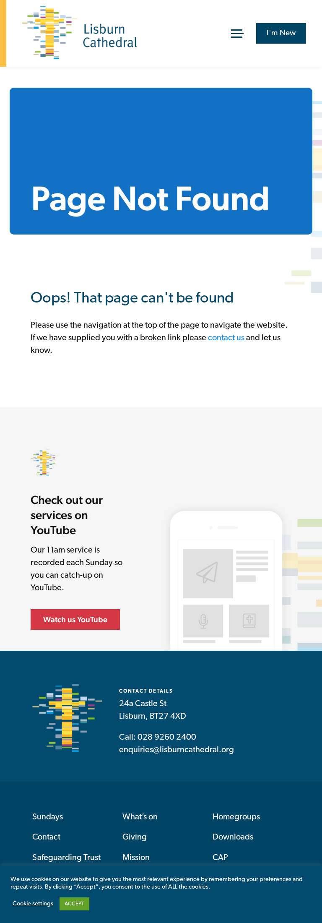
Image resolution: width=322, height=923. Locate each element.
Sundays (47, 817)
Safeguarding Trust (66, 858)
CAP (220, 858)
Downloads (233, 837)
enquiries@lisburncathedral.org (176, 750)
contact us (226, 338)
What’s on (140, 817)
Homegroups (236, 817)
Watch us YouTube (75, 619)
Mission (136, 858)
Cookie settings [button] (33, 904)
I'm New (281, 33)
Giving (134, 837)
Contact (46, 837)
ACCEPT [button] (74, 904)
